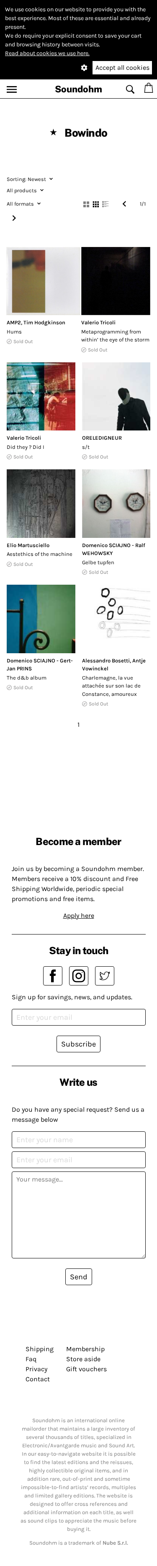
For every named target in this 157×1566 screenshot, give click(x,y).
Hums (14, 331)
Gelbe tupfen (98, 562)
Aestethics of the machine (39, 554)
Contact (38, 1379)
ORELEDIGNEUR (102, 438)
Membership (85, 1349)
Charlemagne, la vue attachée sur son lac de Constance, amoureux (111, 686)
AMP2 (14, 322)
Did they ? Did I (25, 447)
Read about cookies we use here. (47, 53)
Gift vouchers (86, 1369)
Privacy (36, 1369)
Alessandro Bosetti (106, 660)
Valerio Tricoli (98, 322)
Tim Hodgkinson (44, 322)
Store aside (83, 1359)
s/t (86, 447)
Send (79, 1276)
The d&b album (26, 678)
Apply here (78, 915)
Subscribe (78, 1044)
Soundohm (78, 89)
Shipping (40, 1349)
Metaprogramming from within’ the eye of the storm (115, 335)
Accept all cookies (122, 67)
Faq (31, 1359)
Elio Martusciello (28, 545)
